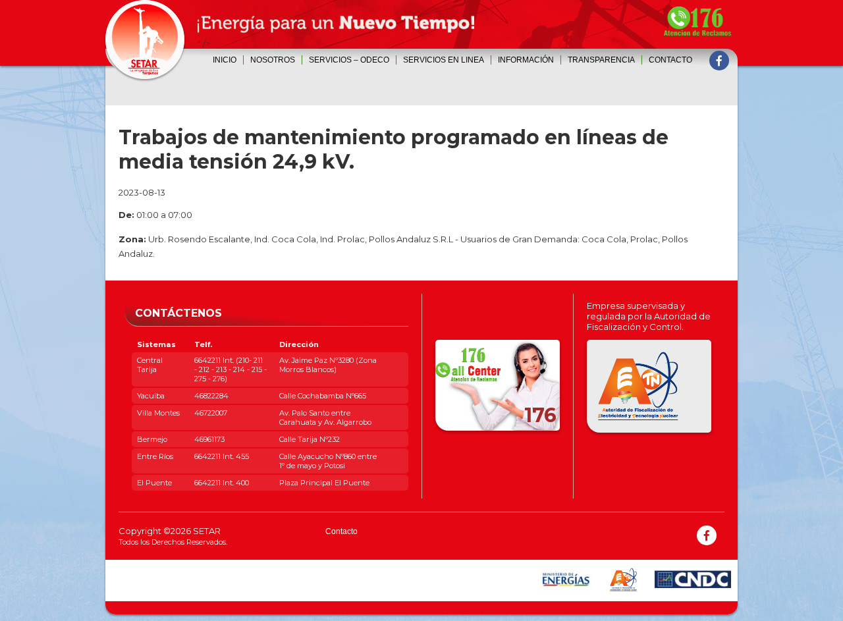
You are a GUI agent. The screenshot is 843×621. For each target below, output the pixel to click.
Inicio (224, 60)
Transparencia (601, 60)
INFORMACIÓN (526, 60)
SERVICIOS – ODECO (349, 60)
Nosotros (272, 60)
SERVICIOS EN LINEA (443, 60)
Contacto (670, 60)
